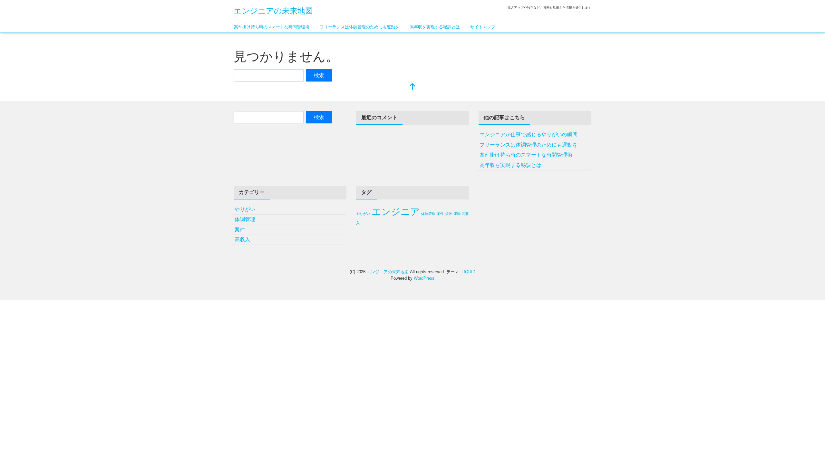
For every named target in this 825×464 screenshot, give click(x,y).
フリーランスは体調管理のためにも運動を (359, 26)
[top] (412, 87)
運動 (457, 214)
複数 (448, 214)
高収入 (242, 239)
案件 (240, 229)
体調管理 (245, 219)
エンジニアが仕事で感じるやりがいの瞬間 (529, 134)
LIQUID (468, 271)
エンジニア (396, 211)
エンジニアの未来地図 (273, 10)
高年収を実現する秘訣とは (435, 26)
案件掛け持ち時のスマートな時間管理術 (271, 26)
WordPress (424, 278)
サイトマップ (482, 26)
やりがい (245, 209)
